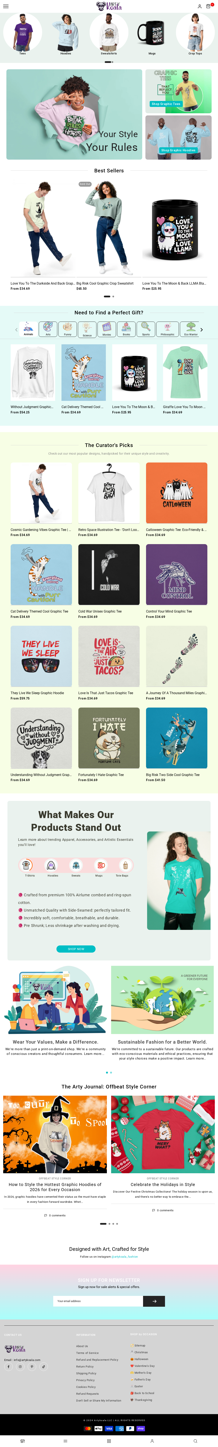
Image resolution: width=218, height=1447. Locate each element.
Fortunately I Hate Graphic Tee (101, 775)
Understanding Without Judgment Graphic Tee (45, 775)
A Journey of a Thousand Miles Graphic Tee (179, 693)
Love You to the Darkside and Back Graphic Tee (47, 283)
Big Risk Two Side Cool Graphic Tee (172, 775)
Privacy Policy (85, 1380)
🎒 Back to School (142, 1393)
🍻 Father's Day (140, 1379)
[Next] (199, 330)
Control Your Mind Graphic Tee (169, 611)
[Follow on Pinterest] (32, 1366)
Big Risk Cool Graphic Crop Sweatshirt (104, 283)
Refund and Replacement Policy (97, 1359)
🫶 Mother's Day (141, 1372)
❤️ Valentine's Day (142, 1366)
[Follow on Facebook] (8, 1366)
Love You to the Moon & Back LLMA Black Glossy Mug (154, 407)
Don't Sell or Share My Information (98, 1400)
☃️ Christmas (139, 1352)
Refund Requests (87, 1393)
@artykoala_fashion (125, 1256)
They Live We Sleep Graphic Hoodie (37, 693)
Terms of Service (87, 1353)
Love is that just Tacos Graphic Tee (105, 693)
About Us (82, 1346)
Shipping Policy (86, 1373)
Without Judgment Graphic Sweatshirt (39, 407)
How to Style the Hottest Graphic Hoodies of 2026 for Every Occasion (55, 1187)
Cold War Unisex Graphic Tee (100, 611)
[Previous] (19, 330)
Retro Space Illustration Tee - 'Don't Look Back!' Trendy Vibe (122, 530)
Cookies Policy (86, 1387)
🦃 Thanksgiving (141, 1400)
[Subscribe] (154, 1301)
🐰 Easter (136, 1386)
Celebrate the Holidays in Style (163, 1184)
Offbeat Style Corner (55, 1178)
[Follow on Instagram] (20, 1366)
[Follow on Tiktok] (43, 1366)
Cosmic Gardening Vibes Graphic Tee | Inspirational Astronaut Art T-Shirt (65, 530)
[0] (208, 6)
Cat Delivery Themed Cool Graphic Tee (90, 407)
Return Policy (85, 1366)
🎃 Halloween (139, 1359)
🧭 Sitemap (137, 1345)
